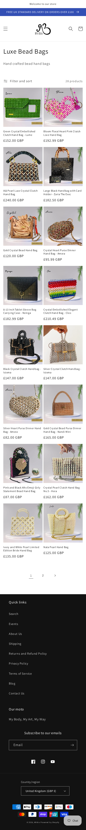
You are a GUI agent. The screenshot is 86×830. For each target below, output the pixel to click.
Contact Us (16, 693)
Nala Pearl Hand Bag (55, 547)
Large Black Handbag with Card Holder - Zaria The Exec (62, 192)
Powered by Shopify (50, 822)
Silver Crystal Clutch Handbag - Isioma (62, 370)
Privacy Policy (18, 663)
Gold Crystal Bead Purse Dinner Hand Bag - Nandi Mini (62, 430)
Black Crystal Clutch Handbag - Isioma (22, 370)
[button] (5, 29)
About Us (15, 634)
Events (13, 624)
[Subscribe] (72, 745)
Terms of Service (20, 674)
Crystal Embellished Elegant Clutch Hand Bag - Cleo (60, 311)
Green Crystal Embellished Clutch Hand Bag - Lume (19, 133)
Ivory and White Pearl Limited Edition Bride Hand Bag (21, 548)
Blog (12, 683)
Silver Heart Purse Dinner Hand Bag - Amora (22, 430)
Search (14, 614)
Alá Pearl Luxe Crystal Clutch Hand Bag (20, 192)
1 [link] (31, 575)
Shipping (15, 644)
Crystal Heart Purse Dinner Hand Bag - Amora (59, 252)
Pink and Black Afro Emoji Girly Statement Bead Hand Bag (22, 489)
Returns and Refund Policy (28, 654)
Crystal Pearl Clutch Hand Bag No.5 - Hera (61, 489)
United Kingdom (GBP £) (41, 791)
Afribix (37, 822)
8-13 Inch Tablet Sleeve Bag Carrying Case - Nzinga (19, 311)
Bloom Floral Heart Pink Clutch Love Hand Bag (61, 133)
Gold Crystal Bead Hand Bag (20, 250)
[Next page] (55, 575)
